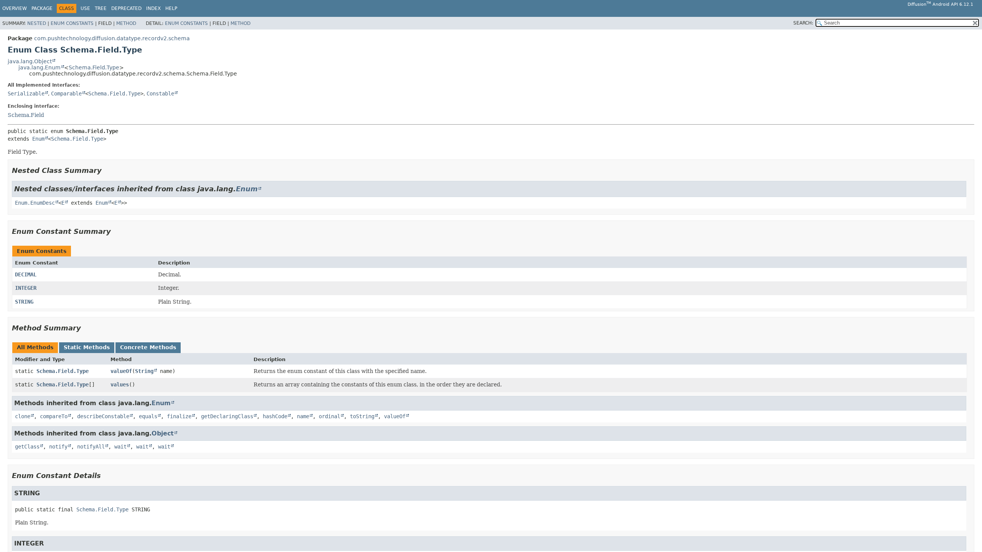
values (119, 384)
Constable (160, 93)
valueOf (121, 371)
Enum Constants (72, 23)
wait (120, 447)
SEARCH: (803, 23)
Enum (38, 139)
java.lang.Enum (39, 67)
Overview (14, 8)
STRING (24, 302)
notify (58, 447)
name (303, 416)
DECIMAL (25, 274)
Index (153, 8)
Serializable (26, 93)
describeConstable (103, 416)
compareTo (54, 416)
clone (22, 416)
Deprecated (126, 8)
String (144, 371)
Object (163, 433)
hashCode (275, 416)
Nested (36, 23)
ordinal (329, 416)
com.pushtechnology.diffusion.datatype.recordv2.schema (112, 38)
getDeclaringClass (227, 416)
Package (42, 8)
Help (171, 8)
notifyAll (91, 447)
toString (362, 416)
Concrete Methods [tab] (148, 347)
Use (85, 8)
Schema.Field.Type (94, 67)
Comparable (66, 93)
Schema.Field (26, 115)
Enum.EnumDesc (35, 203)
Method (126, 23)
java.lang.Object (30, 61)
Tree (101, 8)
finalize (179, 416)
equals (148, 416)
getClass (27, 447)
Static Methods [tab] (87, 347)
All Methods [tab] (35, 347)
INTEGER (25, 288)
